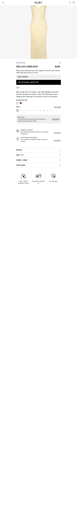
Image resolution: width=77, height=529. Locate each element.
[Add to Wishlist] (59, 63)
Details (19, 150)
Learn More (55, 119)
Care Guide (20, 165)
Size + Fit (19, 155)
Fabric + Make (21, 160)
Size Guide (57, 107)
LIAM (17, 87)
